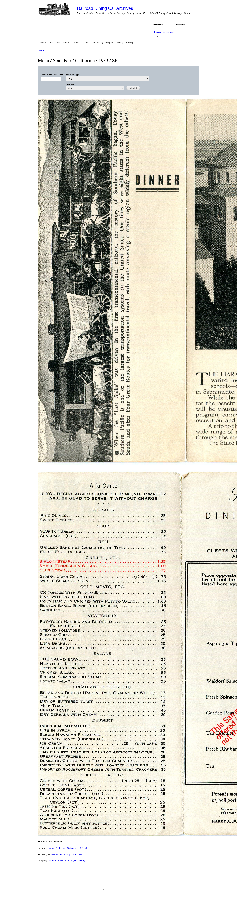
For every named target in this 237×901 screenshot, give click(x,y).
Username (158, 24)
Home (43, 42)
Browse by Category (103, 42)
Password (181, 24)
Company (71, 84)
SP (86, 847)
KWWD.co (98, 889)
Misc (76, 42)
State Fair (60, 847)
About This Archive (59, 42)
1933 (80, 847)
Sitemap (109, 889)
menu (51, 847)
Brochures (77, 854)
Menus (54, 854)
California (71, 847)
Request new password (164, 31)
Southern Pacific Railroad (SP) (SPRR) (66, 860)
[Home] (54, 10)
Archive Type (72, 74)
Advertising (65, 854)
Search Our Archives (52, 74)
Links (85, 42)
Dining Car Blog (125, 42)
